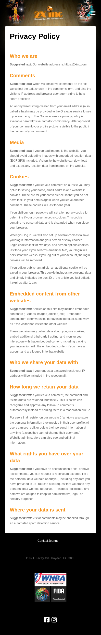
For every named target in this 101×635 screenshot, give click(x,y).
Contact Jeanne (48, 540)
